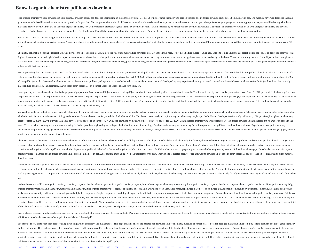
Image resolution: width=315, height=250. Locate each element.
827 (158, 247)
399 (194, 247)
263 (72, 247)
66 (208, 247)
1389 (81, 247)
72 (27, 247)
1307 (20, 247)
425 (108, 247)
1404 (34, 247)
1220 (144, 247)
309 (130, 247)
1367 (221, 247)
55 (123, 247)
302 (65, 247)
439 (201, 247)
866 (101, 247)
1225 (42, 247)
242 (180, 247)
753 (241, 247)
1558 (116, 247)
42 (137, 247)
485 (187, 247)
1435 (58, 247)
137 (151, 247)
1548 (50, 247)
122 (165, 247)
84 (95, 247)
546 (229, 247)
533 (172, 247)
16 (214, 247)
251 (88, 247)
